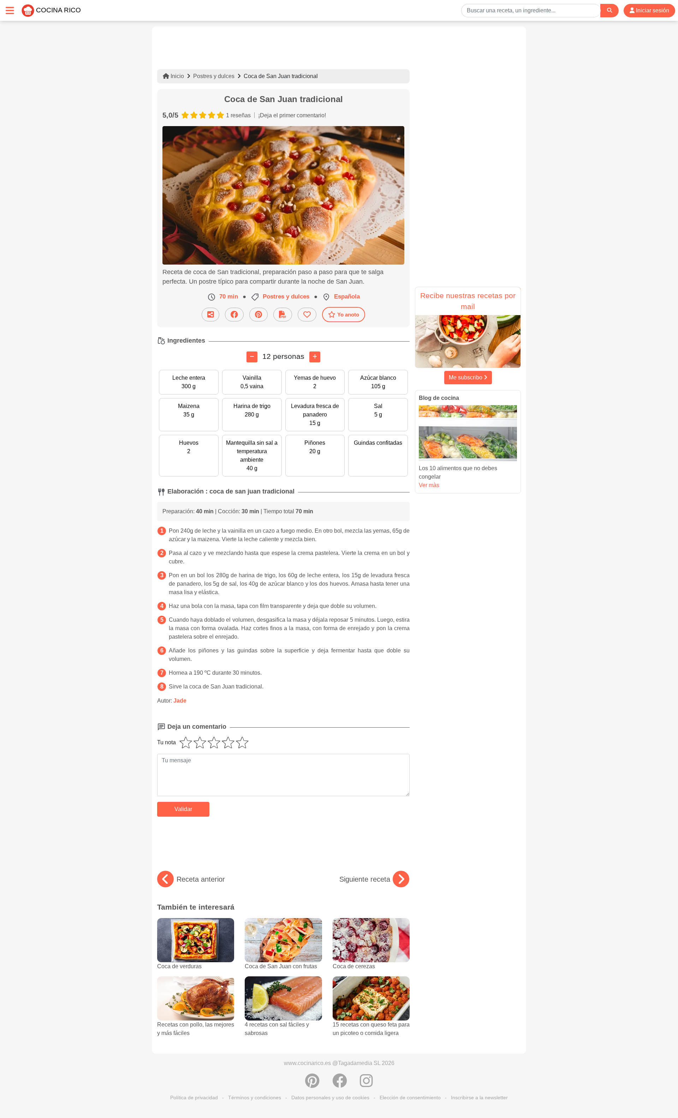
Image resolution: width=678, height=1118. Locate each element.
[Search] (609, 10)
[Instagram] (366, 1084)
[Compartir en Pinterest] (258, 314)
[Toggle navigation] (10, 10)
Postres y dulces (213, 76)
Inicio (176, 76)
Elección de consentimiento (410, 1097)
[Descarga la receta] (282, 314)
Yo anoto (348, 315)
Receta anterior (201, 879)
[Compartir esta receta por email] (210, 314)
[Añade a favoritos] (307, 314)
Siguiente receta (364, 879)
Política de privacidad (194, 1097)
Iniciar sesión (652, 10)
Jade (179, 701)
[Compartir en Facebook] (234, 314)
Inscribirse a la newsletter (479, 1097)
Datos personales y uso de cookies (330, 1097)
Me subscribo (466, 377)
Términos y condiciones (254, 1097)
